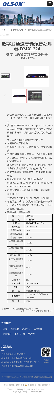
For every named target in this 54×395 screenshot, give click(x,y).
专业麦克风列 (17, 30)
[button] (50, 3)
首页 (3, 30)
